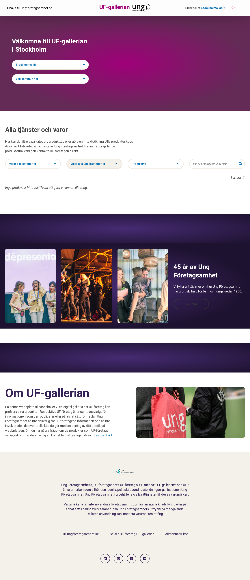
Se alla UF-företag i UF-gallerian (132, 534)
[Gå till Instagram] (118, 558)
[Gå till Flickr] (145, 558)
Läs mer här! (103, 435)
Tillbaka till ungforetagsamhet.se (29, 8)
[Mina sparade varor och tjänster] (233, 8)
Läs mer (191, 304)
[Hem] (125, 8)
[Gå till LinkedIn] (105, 558)
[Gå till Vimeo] (131, 558)
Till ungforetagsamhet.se (80, 534)
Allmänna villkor (176, 534)
